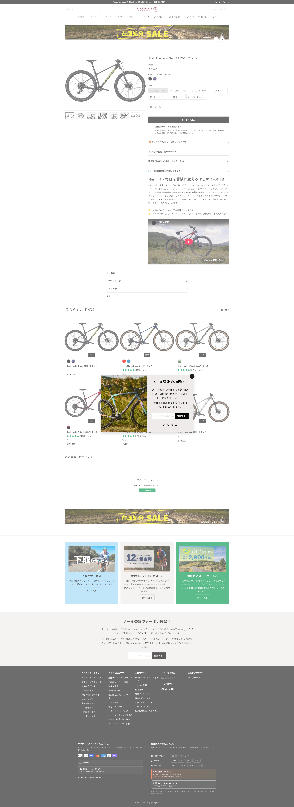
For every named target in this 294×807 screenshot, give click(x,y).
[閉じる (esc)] (192, 376)
